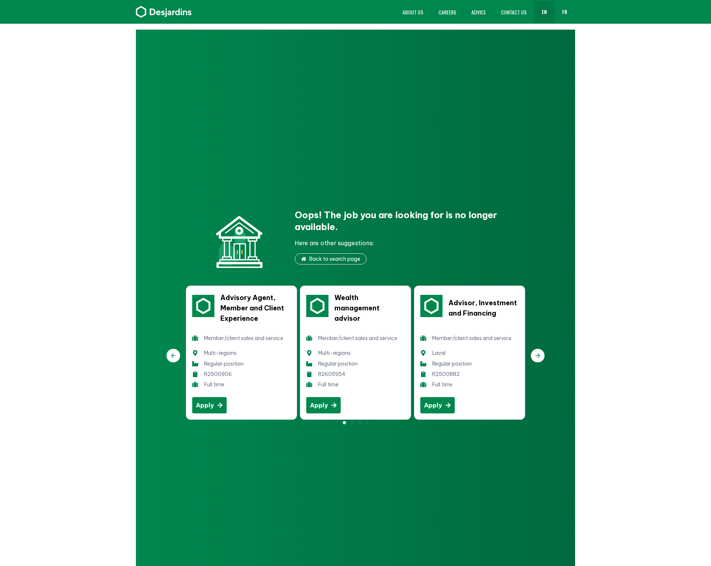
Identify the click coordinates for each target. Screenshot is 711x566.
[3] (367, 422)
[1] (352, 422)
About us (413, 12)
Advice (478, 12)
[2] (360, 422)
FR (564, 12)
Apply (205, 405)
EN (544, 12)
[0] (344, 423)
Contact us (514, 12)
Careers (447, 12)
